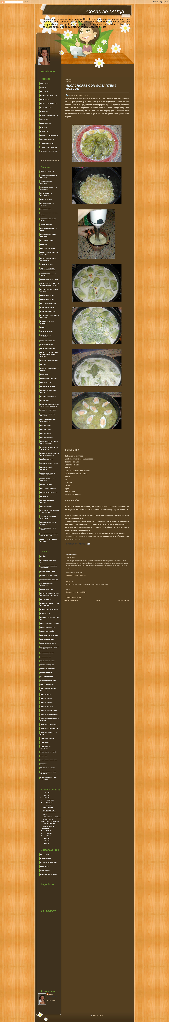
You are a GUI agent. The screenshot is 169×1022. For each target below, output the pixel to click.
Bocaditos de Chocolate (49, 580)
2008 (45, 795)
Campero (43, 244)
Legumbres (44, 123)
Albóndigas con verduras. (46, 182)
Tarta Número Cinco (47, 738)
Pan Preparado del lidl (48, 378)
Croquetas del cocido (48, 303)
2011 (45, 840)
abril (47, 805)
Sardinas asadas (46, 506)
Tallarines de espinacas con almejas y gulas (49, 535)
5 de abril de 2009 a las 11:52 (76, 576)
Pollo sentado (45, 433)
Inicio (98, 600)
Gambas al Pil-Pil (46, 331)
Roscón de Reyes (46, 673)
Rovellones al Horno (48, 488)
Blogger (56, 160)
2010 (45, 838)
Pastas (42, 131)
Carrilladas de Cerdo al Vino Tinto (49, 253)
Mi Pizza (43, 364)
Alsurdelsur (45, 870)
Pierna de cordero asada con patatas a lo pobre (49, 405)
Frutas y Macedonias (47, 115)
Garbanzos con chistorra (45, 336)
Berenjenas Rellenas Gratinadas (48, 235)
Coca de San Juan (46, 589)
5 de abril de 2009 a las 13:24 (76, 592)
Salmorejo (44, 496)
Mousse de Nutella (47, 653)
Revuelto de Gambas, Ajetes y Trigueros (47, 474)
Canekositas (44, 866)
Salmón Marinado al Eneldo (47, 501)
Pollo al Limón (45, 429)
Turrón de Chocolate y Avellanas (48, 778)
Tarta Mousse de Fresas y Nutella (49, 719)
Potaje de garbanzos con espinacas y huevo (49, 454)
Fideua (42, 327)
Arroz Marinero (46, 224)
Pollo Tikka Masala (47, 437)
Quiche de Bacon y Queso (49, 463)
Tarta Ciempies (45, 694)
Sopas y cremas (46, 139)
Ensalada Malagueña (47, 311)
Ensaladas (44, 107)
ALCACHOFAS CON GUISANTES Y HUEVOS (91, 87)
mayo (47, 830)
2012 (45, 843)
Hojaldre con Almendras (49, 635)
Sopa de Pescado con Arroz (48, 529)
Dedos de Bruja (45, 599)
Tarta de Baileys (46, 698)
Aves (42, 87)
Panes (42, 127)
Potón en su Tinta (46, 459)
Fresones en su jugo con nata (49, 618)
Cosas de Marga (105, 11)
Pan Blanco (44, 374)
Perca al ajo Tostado (48, 396)
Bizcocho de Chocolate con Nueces (48, 567)
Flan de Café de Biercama (49, 609)
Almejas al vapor (46, 199)
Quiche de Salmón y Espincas (47, 468)
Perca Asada (44, 400)
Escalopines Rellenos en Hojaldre (49, 316)
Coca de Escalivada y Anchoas (48, 274)
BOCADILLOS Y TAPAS (47, 95)
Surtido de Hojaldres (48, 680)
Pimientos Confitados (48, 410)
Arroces (43, 83)
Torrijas (43, 764)
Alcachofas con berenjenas (46, 194)
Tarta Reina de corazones (45, 747)
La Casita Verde (45, 858)
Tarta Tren (44, 756)
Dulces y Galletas (47, 103)
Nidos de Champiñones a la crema (49, 369)
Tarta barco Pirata (47, 684)
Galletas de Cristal (47, 627)
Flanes (42, 111)
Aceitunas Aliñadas (47, 171)
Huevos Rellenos (46, 345)
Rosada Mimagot (46, 484)
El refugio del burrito (48, 874)
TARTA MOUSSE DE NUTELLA (51, 817)
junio (48, 833)
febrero (49, 800)
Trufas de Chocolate (47, 768)
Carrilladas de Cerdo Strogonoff (48, 259)
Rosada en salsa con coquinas (47, 479)
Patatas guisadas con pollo (48, 391)
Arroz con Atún (45, 209)
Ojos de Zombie (45, 657)
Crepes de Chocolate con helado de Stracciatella (49, 594)
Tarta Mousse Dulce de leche (48, 733)
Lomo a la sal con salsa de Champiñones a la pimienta (49, 354)
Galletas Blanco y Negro (49, 623)
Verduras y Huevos (47, 151)
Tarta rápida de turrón (48, 752)
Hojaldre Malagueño (48, 341)
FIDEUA (45, 814)
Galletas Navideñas (47, 631)
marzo (48, 802)
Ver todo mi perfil (51, 1000)
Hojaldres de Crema (47, 639)
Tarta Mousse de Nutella (49, 728)
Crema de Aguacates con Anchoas (49, 290)
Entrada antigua (123, 600)
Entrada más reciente (70, 600)
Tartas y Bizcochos (47, 147)
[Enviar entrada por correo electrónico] (88, 544)
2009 (45, 797)
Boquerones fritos (47, 240)
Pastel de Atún (45, 382)
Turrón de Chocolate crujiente (48, 773)
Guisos (42, 119)
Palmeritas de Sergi (47, 661)
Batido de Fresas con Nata (48, 561)
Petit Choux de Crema (48, 669)
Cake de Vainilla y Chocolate (46, 584)
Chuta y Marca (45, 854)
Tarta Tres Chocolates (48, 760)
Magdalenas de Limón (48, 643)
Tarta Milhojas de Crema (49, 714)
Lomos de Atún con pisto (49, 360)
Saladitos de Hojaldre (48, 492)
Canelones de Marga (47, 248)
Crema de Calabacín (47, 295)
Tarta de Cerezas (46, 702)
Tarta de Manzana (46, 706)
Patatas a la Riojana (47, 386)
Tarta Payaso (44, 742)
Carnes (43, 99)
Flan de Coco (45, 613)
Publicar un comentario (74, 597)
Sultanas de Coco (46, 677)
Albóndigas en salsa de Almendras (48, 188)
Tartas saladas (45, 143)
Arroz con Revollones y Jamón (49, 214)
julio (47, 835)
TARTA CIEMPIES (48, 807)
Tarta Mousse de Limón (48, 724)
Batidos (43, 91)
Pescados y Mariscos (48, 135)
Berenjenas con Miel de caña (48, 229)
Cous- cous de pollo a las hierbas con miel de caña (49, 284)
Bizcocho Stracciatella (48, 572)
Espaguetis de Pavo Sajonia (47, 322)
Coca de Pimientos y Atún (49, 279)
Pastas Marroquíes (47, 665)
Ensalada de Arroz (47, 307)
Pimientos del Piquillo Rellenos (48, 415)
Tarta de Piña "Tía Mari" (48, 710)
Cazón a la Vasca (46, 264)
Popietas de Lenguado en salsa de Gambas (49, 442)
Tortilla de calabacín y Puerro (48, 540)
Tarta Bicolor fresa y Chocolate (48, 689)
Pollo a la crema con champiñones (48, 420)
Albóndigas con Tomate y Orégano (49, 176)
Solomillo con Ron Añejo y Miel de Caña (49, 511)
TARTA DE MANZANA (49, 823)
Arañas (43, 556)
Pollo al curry (45, 425)
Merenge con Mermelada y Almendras (49, 648)
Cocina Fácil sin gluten (48, 862)
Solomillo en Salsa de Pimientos (48, 523)
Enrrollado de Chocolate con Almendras (49, 604)
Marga (51, 994)
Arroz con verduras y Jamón (48, 219)
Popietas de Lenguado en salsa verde (49, 448)
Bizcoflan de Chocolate (49, 576)
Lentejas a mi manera (48, 349)
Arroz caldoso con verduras (47, 204)
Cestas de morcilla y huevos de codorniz (47, 269)
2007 (45, 792)
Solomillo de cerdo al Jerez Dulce (48, 517)
